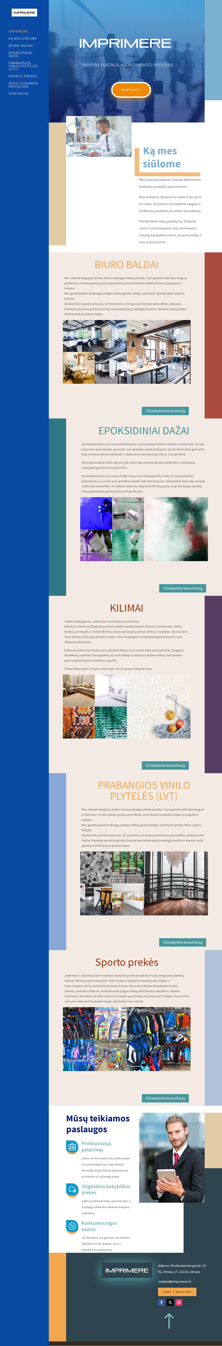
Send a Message (177, 1292)
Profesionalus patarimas (96, 1146)
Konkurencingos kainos (99, 1226)
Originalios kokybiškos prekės (106, 1189)
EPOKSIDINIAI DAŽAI (21, 54)
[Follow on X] (170, 1302)
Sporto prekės (23, 76)
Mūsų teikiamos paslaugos (23, 85)
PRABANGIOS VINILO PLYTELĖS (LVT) (23, 66)
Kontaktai (19, 94)
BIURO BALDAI (21, 46)
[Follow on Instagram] (178, 1302)
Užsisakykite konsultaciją (165, 410)
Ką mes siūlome (23, 39)
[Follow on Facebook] (161, 1302)
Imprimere (18, 31)
